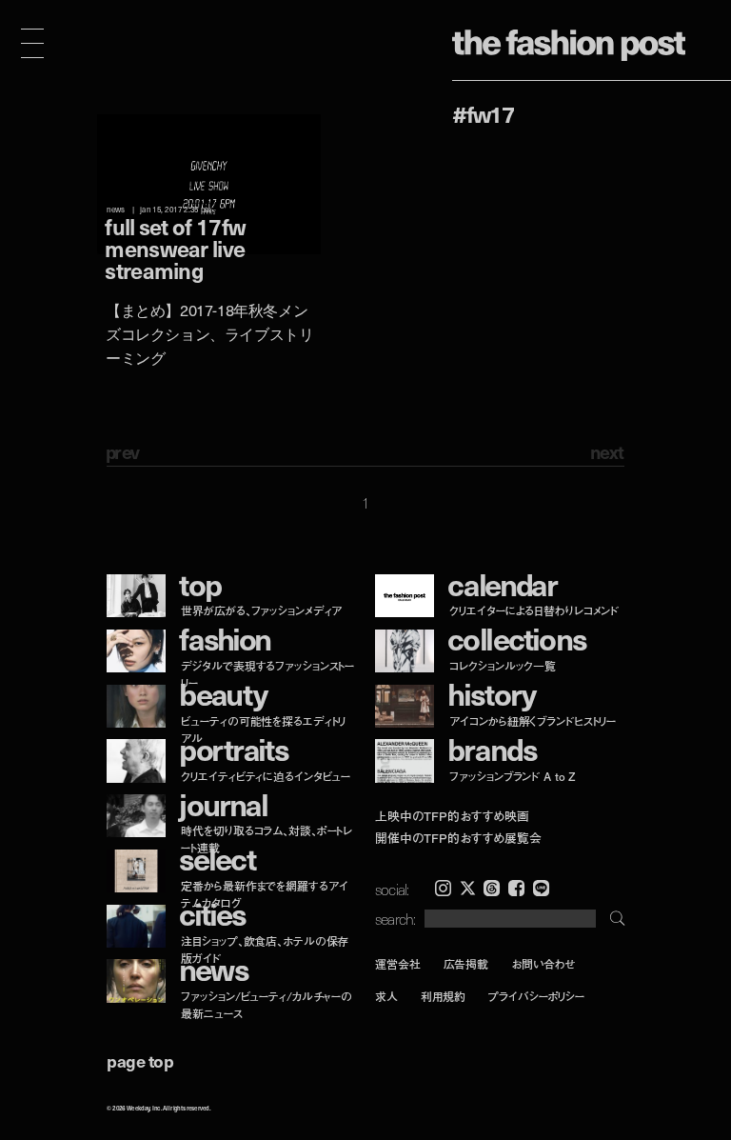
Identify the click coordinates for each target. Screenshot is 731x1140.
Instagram (443, 888)
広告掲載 (466, 963)
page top (140, 1060)
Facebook (516, 888)
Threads (492, 888)
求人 (386, 997)
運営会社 (398, 963)
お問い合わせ (543, 963)
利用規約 (443, 997)
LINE (541, 888)
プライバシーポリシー (536, 997)
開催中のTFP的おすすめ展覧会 (458, 838)
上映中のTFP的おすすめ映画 (452, 816)
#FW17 (483, 113)
